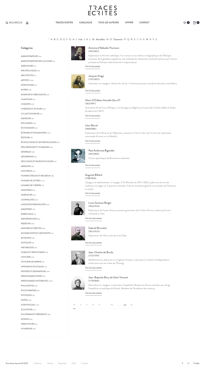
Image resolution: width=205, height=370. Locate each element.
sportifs (25, 319)
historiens (26, 171)
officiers (26, 257)
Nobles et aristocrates (33, 252)
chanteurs (26, 99)
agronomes (27, 65)
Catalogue (85, 22)
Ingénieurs (26, 194)
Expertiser (62, 363)
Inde (80, 39)
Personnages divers (31, 276)
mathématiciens (29, 218)
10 (112, 304)
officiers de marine (31, 261)
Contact (144, 22)
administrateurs (29, 56)
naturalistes (27, 247)
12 (131, 304)
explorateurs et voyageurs (35, 147)
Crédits (196, 363)
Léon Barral (91, 125)
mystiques (26, 242)
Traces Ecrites (64, 22)
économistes (28, 127)
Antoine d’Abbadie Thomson (103, 48)
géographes (27, 156)
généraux (26, 151)
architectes (27, 75)
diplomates (26, 123)
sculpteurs (26, 309)
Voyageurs (26, 328)
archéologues (29, 70)
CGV (74, 363)
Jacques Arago (96, 76)
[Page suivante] (124, 305)
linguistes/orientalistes (33, 204)
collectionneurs (30, 113)
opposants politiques (32, 266)
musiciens (26, 237)
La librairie (38, 363)
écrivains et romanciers (33, 132)
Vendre (50, 363)
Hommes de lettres (30, 180)
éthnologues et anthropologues (39, 142)
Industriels (27, 190)
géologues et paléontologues (37, 161)
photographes (29, 290)
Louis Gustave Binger (99, 203)
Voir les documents (93, 218)
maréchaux (27, 214)
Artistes (25, 80)
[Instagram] (188, 363)
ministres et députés (31, 228)
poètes (24, 300)
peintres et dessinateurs (33, 271)
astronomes (27, 85)
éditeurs (25, 137)
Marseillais (100, 39)
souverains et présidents (34, 314)
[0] (184, 22)
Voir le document (92, 66)
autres (24, 89)
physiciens (26, 295)
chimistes (26, 104)
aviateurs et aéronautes (33, 94)
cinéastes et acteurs (31, 108)
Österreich (118, 39)
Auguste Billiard (93, 175)
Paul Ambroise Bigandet (101, 150)
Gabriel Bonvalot (97, 228)
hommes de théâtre (31, 185)
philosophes (27, 285)
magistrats (26, 209)
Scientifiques (28, 304)
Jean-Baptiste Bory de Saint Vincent (108, 277)
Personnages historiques (34, 280)
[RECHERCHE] (7, 22)
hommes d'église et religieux (35, 175)
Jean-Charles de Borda (100, 252)
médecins (26, 223)
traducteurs (27, 323)
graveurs (26, 166)
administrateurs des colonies (36, 61)
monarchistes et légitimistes (36, 233)
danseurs (26, 118)
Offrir (129, 22)
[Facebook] (182, 363)
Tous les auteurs (108, 22)
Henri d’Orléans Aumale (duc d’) (102, 100)
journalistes (27, 199)
